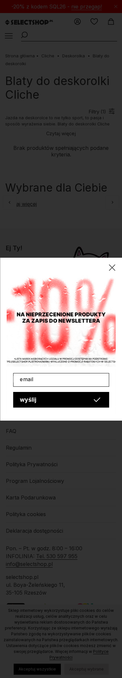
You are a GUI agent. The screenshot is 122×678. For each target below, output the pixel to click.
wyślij (28, 399)
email (27, 379)
